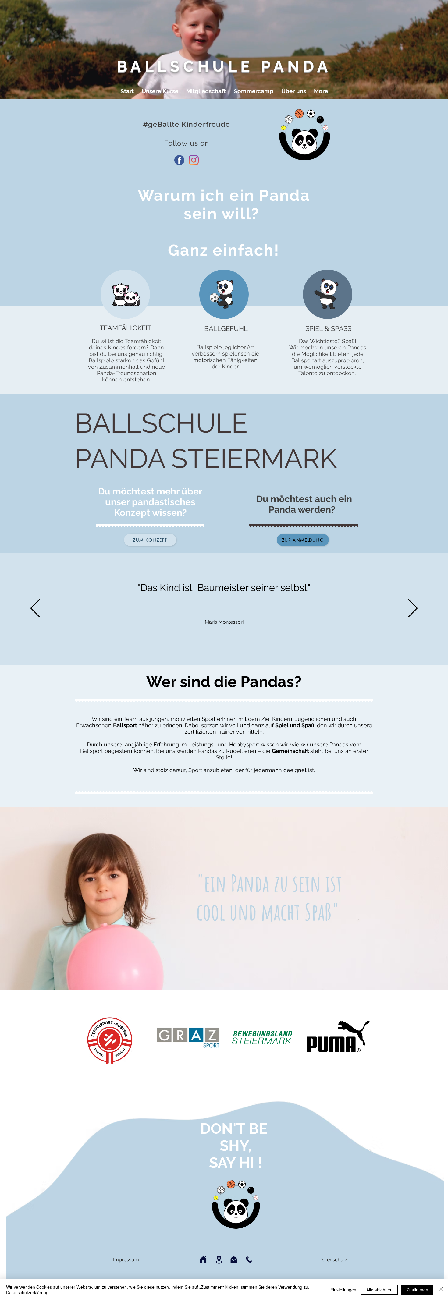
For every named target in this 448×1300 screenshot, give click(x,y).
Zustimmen (417, 1290)
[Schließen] (440, 1289)
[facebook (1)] (179, 160)
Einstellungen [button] (343, 1290)
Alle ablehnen (379, 1290)
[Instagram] (194, 160)
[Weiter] (413, 608)
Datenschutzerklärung (27, 1292)
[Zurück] (35, 608)
